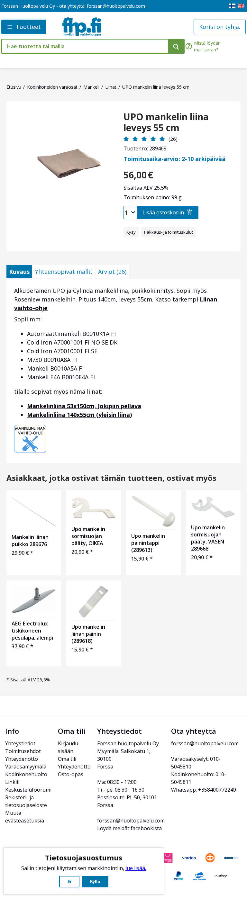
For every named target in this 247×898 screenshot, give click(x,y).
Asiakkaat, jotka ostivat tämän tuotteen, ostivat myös (111, 478)
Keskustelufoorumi (28, 789)
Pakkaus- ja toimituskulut (168, 232)
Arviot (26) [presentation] (112, 271)
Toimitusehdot (23, 751)
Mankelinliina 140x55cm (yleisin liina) (79, 414)
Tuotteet (28, 27)
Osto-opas (70, 774)
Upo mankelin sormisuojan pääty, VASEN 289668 (208, 538)
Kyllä (95, 881)
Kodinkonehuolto (26, 774)
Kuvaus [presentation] (19, 271)
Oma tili (67, 758)
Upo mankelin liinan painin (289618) (88, 633)
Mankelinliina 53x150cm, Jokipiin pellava (84, 406)
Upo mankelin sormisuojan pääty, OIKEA (88, 536)
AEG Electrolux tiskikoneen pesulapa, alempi (32, 630)
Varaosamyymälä (25, 766)
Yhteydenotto (21, 758)
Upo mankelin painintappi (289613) (148, 542)
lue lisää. (135, 868)
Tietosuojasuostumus (83, 857)
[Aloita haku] (176, 46)
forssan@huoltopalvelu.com (116, 6)
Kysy (131, 232)
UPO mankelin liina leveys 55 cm (166, 122)
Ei (69, 881)
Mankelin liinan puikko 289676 (30, 541)
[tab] (19, 271)
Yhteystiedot (20, 743)
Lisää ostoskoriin (163, 212)
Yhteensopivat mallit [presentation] (64, 271)
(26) (173, 139)
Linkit (12, 782)
